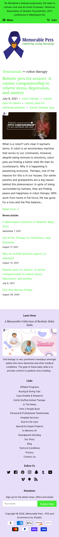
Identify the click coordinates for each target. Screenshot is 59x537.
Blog (29, 443)
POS (47, 513)
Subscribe (47, 504)
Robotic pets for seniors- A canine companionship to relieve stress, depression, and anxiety (26, 85)
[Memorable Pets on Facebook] (16, 473)
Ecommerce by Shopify (29, 517)
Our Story (29, 439)
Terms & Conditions (29, 448)
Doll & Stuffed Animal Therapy (29, 400)
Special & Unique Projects (29, 426)
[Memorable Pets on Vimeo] (23, 480)
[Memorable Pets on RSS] (36, 480)
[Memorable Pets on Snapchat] (36, 473)
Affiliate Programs (29, 387)
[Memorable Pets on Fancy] (29, 480)
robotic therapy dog (41, 107)
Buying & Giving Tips (29, 391)
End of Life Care (29, 422)
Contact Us (30, 456)
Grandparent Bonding (29, 435)
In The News (29, 404)
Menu (9, 20)
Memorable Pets (34, 513)
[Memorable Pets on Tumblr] (43, 473)
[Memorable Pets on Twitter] (8, 473)
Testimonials (11, 72)
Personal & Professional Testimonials (29, 413)
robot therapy (30, 98)
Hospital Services (29, 417)
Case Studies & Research (29, 395)
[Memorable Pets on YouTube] (50, 473)
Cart (54, 20)
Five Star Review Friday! (17, 290)
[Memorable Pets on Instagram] (29, 473)
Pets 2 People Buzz (29, 409)
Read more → (10, 209)
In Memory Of (29, 430)
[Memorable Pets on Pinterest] (22, 473)
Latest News (29, 315)
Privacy (30, 452)
